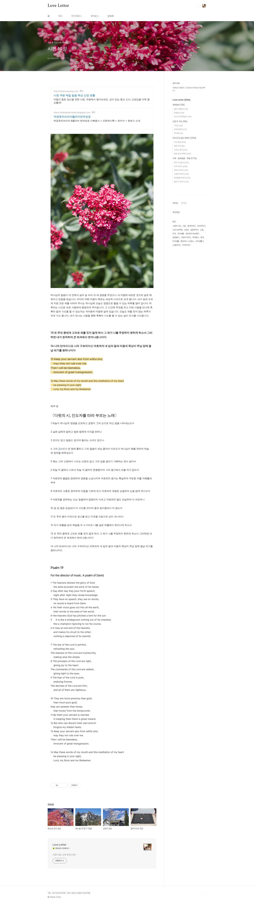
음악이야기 (192, 226)
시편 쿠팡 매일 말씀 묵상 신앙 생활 (74, 95)
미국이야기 (186, 245)
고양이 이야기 (181, 174)
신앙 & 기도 (180, 121)
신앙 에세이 (180, 129)
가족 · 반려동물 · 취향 (185, 158)
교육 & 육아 (181, 150)
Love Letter (58, 6)
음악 (202, 237)
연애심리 (179, 105)
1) (59, 448)
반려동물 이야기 (182, 178)
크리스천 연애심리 (182, 117)
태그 (61, 16)
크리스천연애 (177, 230)
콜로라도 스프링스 (187, 241)
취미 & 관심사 (181, 162)
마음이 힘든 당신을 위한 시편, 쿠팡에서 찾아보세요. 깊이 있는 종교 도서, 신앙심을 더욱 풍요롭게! (102, 101)
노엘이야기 (177, 245)
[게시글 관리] (64, 785)
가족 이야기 (181, 166)
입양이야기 (194, 230)
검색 (197, 6)
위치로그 (95, 16)
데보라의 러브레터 (192, 233)
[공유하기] (60, 785)
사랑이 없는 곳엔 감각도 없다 (64, 855)
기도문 (178, 125)
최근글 (175, 203)
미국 (174, 233)
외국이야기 (201, 226)
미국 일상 (180, 142)
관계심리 (179, 113)
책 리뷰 (178, 133)
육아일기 (195, 237)
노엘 (201, 230)
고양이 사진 (177, 226)
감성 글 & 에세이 (182, 154)
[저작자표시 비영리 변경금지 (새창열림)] (84, 785)
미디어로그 (76, 16)
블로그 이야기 (181, 182)
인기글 (183, 203)
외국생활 (180, 233)
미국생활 (176, 241)
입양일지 (176, 237)
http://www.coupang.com (66, 91)
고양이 (186, 230)
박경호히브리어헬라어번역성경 (72, 116)
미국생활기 (200, 241)
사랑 (184, 226)
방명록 (111, 16)
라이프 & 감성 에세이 (184, 138)
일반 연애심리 (181, 109)
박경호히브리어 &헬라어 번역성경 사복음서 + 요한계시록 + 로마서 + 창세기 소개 (97, 120)
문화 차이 (179, 146)
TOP (204, 894)
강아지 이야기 (181, 170)
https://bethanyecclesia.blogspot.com (72, 112)
